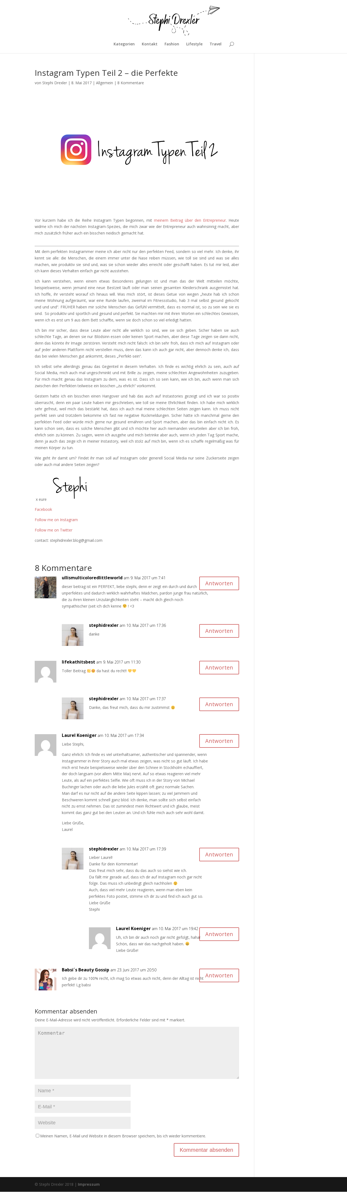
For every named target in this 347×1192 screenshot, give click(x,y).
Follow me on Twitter (53, 530)
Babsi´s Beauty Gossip (85, 970)
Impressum (89, 1184)
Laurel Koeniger (79, 735)
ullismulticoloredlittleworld (92, 578)
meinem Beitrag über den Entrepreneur (190, 220)
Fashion (172, 44)
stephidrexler (103, 625)
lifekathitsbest (78, 662)
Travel (215, 44)
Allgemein (104, 82)
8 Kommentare (130, 82)
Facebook (43, 509)
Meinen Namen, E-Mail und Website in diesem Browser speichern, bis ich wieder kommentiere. (123, 1135)
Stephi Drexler (54, 82)
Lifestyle (194, 44)
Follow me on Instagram (56, 519)
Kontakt (150, 44)
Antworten (219, 583)
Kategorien (124, 44)
